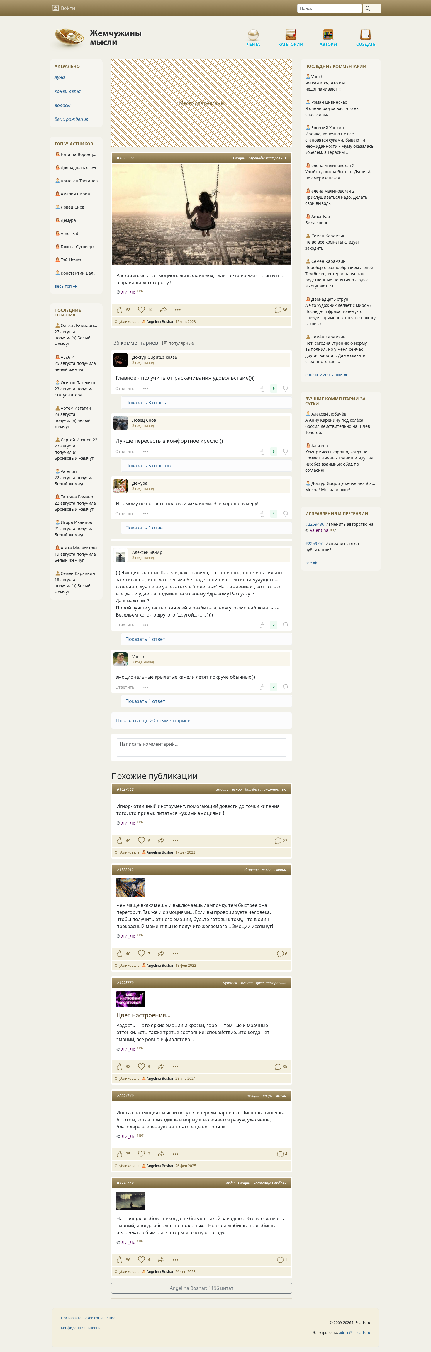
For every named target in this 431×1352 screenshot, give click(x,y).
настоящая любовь (269, 1183)
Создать (366, 32)
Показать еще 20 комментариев (153, 720)
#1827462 (125, 789)
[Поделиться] (163, 309)
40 (128, 953)
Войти (68, 8)
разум (267, 1095)
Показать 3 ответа (146, 402)
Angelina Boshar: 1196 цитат (201, 1288)
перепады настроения (267, 158)
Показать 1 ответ (145, 528)
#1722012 (125, 869)
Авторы (328, 32)
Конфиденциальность (80, 1327)
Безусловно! (317, 222)
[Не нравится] (285, 388)
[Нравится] (119, 310)
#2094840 (125, 1095)
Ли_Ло (128, 292)
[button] (201, 720)
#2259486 (314, 524)
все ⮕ (311, 563)
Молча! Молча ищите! (327, 489)
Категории (291, 32)
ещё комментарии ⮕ (326, 374)
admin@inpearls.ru (354, 1332)
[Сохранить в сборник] (140, 310)
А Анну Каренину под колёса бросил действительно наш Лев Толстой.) (337, 426)
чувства (230, 982)
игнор (237, 789)
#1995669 (125, 982)
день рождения (72, 119)
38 (128, 1066)
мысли (281, 1095)
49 (128, 840)
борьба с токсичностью (265, 789)
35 (128, 1154)
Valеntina (319, 530)
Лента (253, 32)
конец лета (68, 91)
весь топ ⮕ (66, 286)
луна (60, 77)
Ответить (124, 388)
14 (150, 309)
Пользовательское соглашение (88, 1317)
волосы (63, 105)
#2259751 (314, 543)
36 (128, 1259)
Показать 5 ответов (148, 465)
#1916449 (125, 1183)
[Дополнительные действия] (178, 310)
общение (251, 869)
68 (128, 309)
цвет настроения (271, 982)
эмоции (239, 158)
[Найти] (369, 8)
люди (266, 869)
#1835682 (125, 158)
